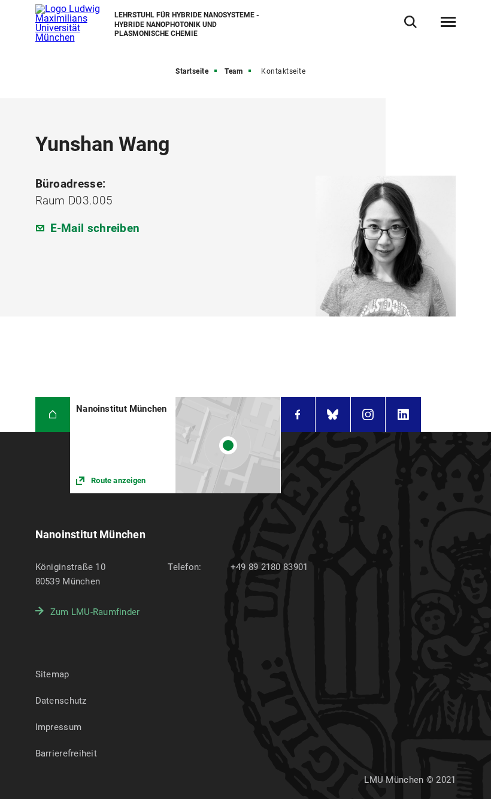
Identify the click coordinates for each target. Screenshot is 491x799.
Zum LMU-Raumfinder (95, 612)
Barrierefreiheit (66, 753)
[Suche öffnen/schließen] (410, 22)
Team (234, 71)
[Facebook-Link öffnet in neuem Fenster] (298, 414)
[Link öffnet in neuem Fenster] (175, 445)
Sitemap (52, 674)
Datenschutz (61, 700)
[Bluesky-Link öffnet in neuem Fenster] (333, 414)
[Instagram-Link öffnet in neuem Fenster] (368, 414)
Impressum (58, 727)
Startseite (191, 71)
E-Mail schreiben (95, 228)
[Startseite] (53, 414)
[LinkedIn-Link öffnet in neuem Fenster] (403, 414)
